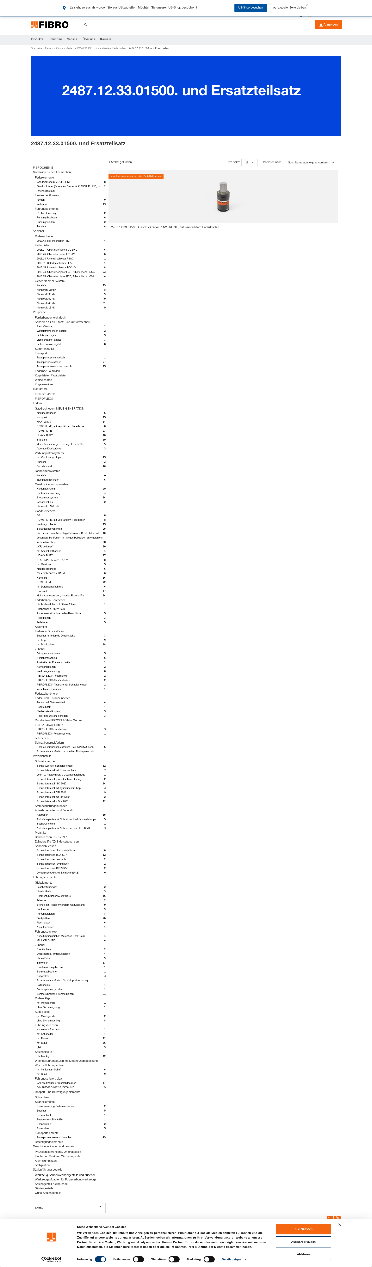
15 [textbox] (247, 162)
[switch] (138, 1259)
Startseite (36, 48)
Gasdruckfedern (65, 48)
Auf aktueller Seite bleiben (289, 8)
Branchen (55, 39)
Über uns (89, 39)
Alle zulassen (303, 1229)
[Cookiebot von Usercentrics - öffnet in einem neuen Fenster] (51, 1259)
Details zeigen (231, 1259)
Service (72, 39)
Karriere (105, 39)
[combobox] (249, 162)
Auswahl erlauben (303, 1241)
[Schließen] (307, 5)
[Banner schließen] (339, 1224)
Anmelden (331, 25)
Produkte (37, 39)
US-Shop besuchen (250, 8)
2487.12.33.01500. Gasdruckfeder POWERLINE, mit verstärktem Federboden (165, 227)
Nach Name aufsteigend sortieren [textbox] (308, 162)
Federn (49, 48)
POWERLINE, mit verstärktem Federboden (101, 48)
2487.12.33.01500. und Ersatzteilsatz (150, 48)
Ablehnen (303, 1254)
